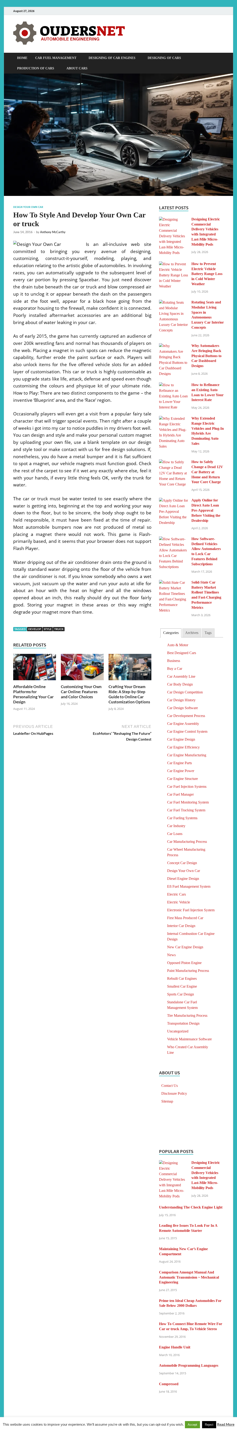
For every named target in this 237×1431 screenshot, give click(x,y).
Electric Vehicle (178, 902)
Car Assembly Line (181, 676)
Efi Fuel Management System (188, 886)
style (48, 629)
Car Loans (174, 834)
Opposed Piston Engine (184, 963)
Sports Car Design (180, 994)
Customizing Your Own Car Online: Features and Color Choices (81, 691)
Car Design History (181, 700)
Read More (225, 1424)
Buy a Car (174, 669)
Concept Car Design (182, 863)
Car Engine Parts (179, 763)
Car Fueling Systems (182, 818)
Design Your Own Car (28, 207)
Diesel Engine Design (183, 879)
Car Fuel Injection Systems (186, 786)
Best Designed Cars (181, 653)
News (171, 955)
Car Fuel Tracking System (186, 810)
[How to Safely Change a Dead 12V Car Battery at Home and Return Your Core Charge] (173, 462)
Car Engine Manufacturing (186, 755)
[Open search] (221, 58)
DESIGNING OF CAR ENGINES (112, 58)
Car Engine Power (180, 771)
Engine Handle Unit (174, 1347)
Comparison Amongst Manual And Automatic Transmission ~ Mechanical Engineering (189, 1277)
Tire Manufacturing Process (187, 1015)
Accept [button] (192, 1424)
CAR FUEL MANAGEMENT (55, 58)
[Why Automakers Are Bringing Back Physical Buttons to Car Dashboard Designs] (173, 346)
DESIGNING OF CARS (164, 58)
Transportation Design (183, 1023)
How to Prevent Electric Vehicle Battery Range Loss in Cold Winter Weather (206, 274)
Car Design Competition (185, 692)
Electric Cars (176, 894)
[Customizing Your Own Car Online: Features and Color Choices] (82, 669)
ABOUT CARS (76, 68)
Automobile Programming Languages (188, 1365)
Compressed (168, 1384)
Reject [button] (209, 1424)
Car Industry (176, 826)
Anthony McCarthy (52, 232)
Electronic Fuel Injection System (191, 910)
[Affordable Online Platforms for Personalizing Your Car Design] (34, 669)
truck (58, 629)
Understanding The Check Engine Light (190, 1207)
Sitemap (167, 1101)
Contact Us (169, 1086)
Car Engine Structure (182, 779)
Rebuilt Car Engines (182, 978)
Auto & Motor (177, 645)
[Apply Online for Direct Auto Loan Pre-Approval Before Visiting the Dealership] (173, 500)
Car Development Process (186, 716)
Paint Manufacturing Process (188, 971)
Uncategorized (177, 1031)
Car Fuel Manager (180, 794)
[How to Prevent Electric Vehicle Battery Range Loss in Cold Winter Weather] (173, 264)
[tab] (170, 632)
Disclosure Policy (174, 1093)
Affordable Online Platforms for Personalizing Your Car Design (33, 694)
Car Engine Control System (187, 731)
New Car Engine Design (185, 947)
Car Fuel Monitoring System (188, 802)
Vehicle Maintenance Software (189, 1039)
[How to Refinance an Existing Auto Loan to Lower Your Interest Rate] (173, 385)
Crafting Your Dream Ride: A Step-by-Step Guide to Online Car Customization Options (129, 694)
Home (22, 58)
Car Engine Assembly (183, 724)
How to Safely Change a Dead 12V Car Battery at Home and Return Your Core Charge (207, 472)
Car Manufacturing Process (187, 842)
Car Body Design (180, 684)
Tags (208, 633)
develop (34, 629)
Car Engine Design (181, 739)
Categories (171, 633)
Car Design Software (182, 708)
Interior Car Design (181, 926)
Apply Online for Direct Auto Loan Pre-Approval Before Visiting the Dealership (205, 510)
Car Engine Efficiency (183, 747)
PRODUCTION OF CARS (35, 68)
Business (173, 661)
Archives (191, 633)
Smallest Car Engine (182, 986)
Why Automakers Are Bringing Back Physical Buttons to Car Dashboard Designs (206, 356)
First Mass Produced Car (185, 918)
